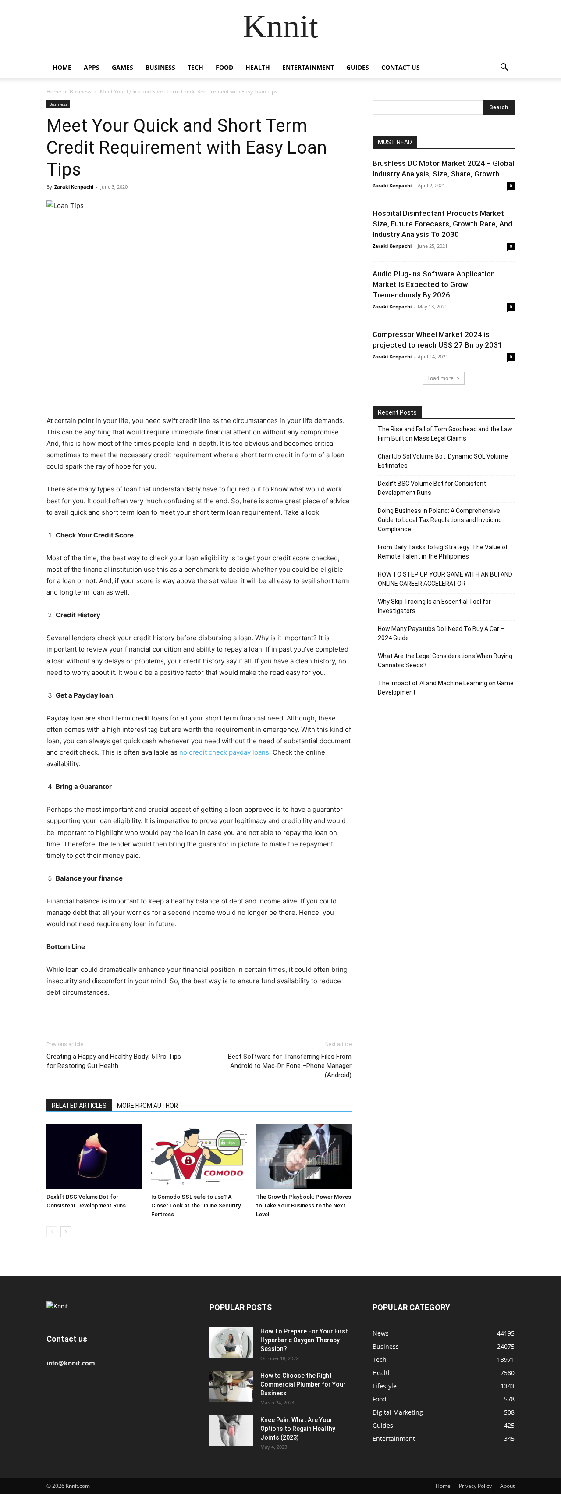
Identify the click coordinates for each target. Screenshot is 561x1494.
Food (224, 67)
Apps (91, 67)
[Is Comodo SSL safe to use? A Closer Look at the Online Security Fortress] (199, 1156)
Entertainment (308, 67)
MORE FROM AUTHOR (147, 1105)
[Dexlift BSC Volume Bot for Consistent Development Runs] (94, 1156)
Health (257, 67)
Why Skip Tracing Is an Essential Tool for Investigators (434, 606)
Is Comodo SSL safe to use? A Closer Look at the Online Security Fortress (196, 1205)
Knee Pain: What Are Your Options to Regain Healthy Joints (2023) (297, 1428)
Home (62, 67)
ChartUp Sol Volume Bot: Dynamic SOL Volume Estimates (443, 461)
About (507, 1486)
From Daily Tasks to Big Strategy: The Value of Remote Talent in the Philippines (443, 552)
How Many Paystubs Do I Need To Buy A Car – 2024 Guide (441, 633)
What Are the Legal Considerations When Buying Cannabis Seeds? (445, 660)
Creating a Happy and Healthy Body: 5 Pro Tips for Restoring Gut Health (113, 1061)
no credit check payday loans (224, 752)
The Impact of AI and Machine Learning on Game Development (446, 688)
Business (160, 67)
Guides (357, 67)
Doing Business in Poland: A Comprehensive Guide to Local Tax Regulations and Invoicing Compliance (440, 520)
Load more (440, 378)
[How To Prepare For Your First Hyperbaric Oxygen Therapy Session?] (231, 1342)
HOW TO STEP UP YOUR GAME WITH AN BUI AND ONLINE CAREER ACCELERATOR (445, 579)
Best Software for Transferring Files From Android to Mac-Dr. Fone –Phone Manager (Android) (290, 1066)
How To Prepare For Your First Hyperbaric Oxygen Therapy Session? (304, 1340)
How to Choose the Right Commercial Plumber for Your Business (303, 1384)
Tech (195, 67)
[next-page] (65, 1231)
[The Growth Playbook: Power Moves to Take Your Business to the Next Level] (304, 1156)
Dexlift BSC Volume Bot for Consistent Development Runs (432, 488)
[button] (504, 68)
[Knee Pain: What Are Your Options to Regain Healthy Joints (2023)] (231, 1430)
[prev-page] (51, 1231)
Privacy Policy (475, 1486)
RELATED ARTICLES (79, 1105)
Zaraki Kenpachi (73, 186)
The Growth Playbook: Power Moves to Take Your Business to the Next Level (303, 1205)
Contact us (400, 67)
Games (122, 67)
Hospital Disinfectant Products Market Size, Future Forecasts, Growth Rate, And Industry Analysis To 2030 (442, 224)
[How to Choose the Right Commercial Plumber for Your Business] (231, 1386)
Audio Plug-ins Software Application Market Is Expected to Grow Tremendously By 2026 (434, 284)
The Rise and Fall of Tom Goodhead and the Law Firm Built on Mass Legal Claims (445, 434)
